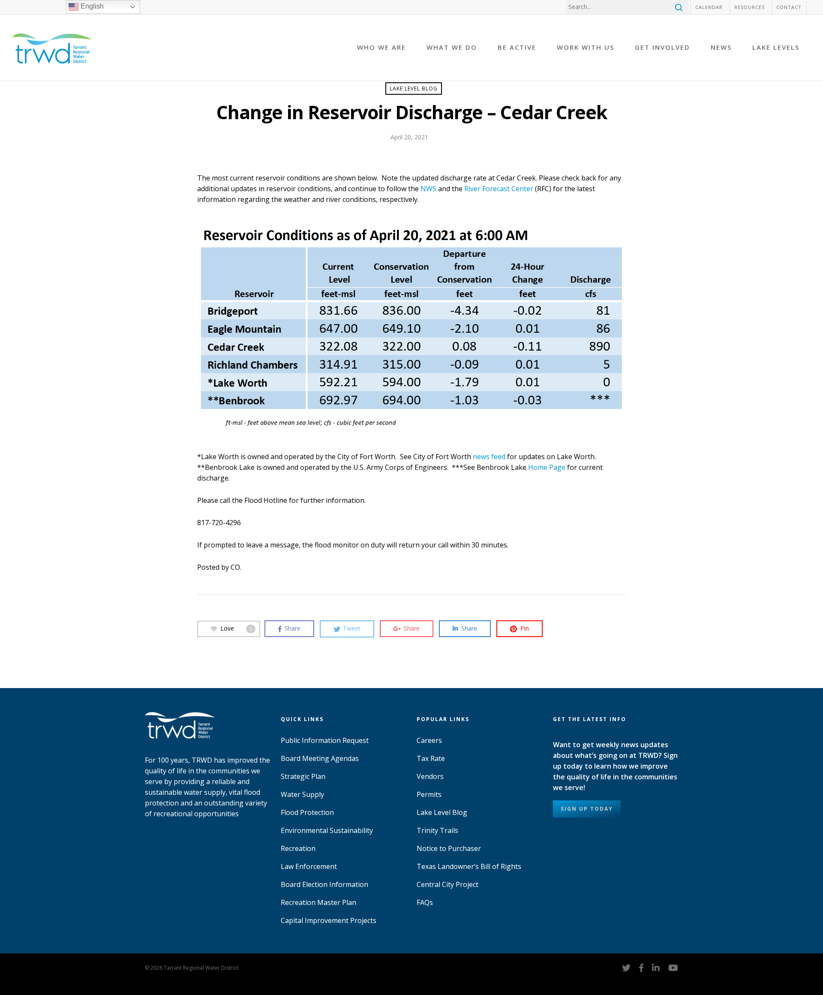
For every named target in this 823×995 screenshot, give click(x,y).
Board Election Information (324, 884)
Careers (429, 740)
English (91, 6)
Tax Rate (431, 758)
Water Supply (302, 794)
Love (236, 628)
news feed (489, 456)
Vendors (430, 776)
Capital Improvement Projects (328, 920)
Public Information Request (325, 740)
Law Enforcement (309, 866)
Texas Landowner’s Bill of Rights (469, 866)
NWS (428, 188)
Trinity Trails (437, 830)
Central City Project (447, 884)
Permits (429, 794)
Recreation (298, 848)
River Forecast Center (498, 188)
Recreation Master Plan (318, 902)
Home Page (546, 467)
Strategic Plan (303, 776)
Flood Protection (307, 812)
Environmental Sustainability (327, 830)
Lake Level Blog (414, 88)
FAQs (425, 902)
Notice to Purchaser (449, 848)
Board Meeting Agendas (320, 758)
